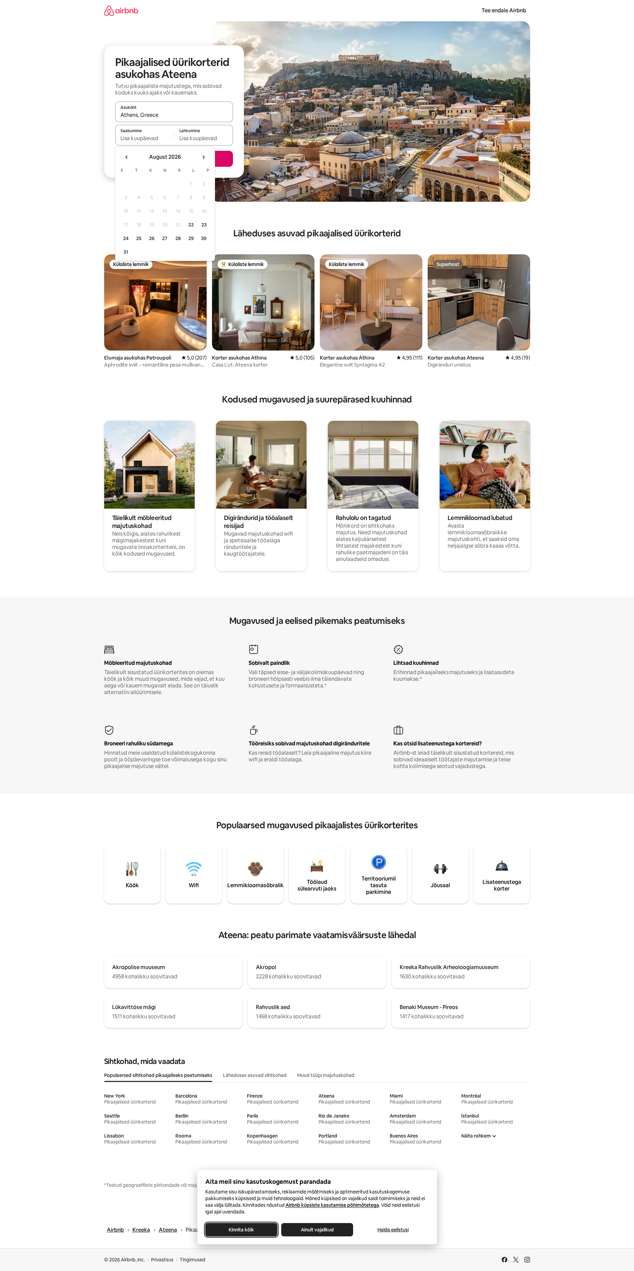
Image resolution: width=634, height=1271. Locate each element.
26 (151, 238)
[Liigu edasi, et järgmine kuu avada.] (203, 157)
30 (204, 238)
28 (178, 238)
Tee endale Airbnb (504, 10)
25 (138, 238)
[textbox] (144, 138)
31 (125, 252)
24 (125, 238)
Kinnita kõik (241, 1230)
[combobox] (174, 115)
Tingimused (192, 1260)
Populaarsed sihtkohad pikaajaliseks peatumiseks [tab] (158, 1075)
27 (164, 238)
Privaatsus (162, 1260)
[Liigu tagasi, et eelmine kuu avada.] (127, 157)
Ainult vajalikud (317, 1230)
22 (191, 225)
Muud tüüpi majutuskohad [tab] (325, 1075)
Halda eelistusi (393, 1230)
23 (204, 225)
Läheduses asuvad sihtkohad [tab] (255, 1075)
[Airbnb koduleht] (121, 10)
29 (191, 238)
